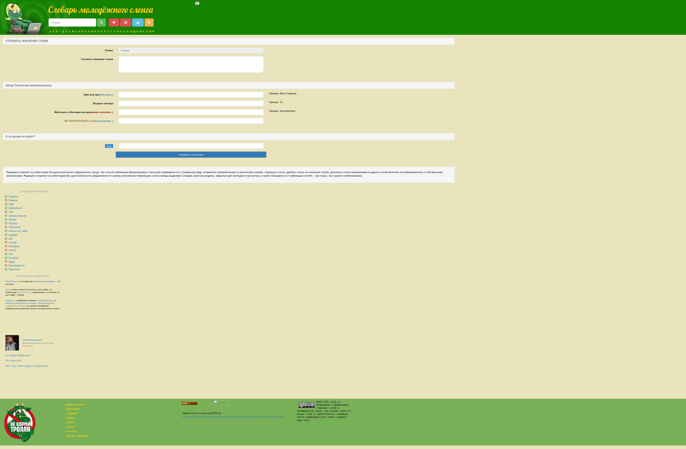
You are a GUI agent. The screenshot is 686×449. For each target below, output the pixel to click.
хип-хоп (20, 292)
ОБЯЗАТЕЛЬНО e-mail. (88, 120)
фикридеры (50, 281)
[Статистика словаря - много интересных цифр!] (138, 22)
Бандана (14, 246)
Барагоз (13, 196)
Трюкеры (9, 300)
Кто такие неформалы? (18, 355)
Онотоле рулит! (38, 342)
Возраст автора (103, 103)
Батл (7, 290)
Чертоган (14, 269)
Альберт (14, 257)
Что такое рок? (13, 360)
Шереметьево (191, 416)
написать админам (77, 435)
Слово (109, 50)
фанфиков (37, 281)
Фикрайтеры (10, 281)
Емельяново (237, 416)
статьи (69, 422)
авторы (70, 418)
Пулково (204, 416)
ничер (12, 250)
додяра (13, 234)
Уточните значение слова (97, 59)
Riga (281, 416)
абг (11, 238)
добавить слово (75, 404)
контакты (71, 431)
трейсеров (42, 300)
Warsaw (260, 416)
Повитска (14, 227)
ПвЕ (11, 204)
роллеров (32, 303)
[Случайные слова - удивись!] (125, 22)
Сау (11, 211)
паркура (51, 300)
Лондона (250, 416)
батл (27, 292)
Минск (213, 416)
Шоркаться (15, 207)
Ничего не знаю (18, 230)
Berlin (274, 416)
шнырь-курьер (17, 215)
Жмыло (13, 200)
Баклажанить (17, 265)
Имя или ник (98, 94)
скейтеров (41, 303)
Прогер (13, 223)
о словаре (72, 413)
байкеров (9, 303)
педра (12, 219)
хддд (12, 261)
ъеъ (11, 253)
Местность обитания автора (83, 112)
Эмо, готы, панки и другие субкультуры (26, 366)
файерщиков (20, 303)
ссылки (70, 426)
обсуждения (73, 409)
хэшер (12, 242)
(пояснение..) (106, 95)
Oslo (268, 416)
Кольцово (223, 416)
